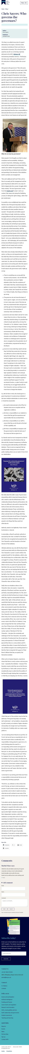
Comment (3, 898)
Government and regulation (8, 1004)
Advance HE (17, 54)
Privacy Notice (9, 1051)
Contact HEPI (4, 1039)
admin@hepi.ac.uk (6, 977)
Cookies (3, 1051)
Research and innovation (7, 1007)
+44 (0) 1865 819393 (7, 972)
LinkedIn (3, 988)
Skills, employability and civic (9, 1010)
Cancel (11, 909)
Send (4, 909)
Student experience (6, 1015)
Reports (3, 1026)
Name (2, 891)
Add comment (8, 883)
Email (2, 885)
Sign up (3, 1037)
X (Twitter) (4, 986)
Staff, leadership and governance (10, 1012)
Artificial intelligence (6, 999)
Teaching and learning (7, 1018)
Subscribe (6, 958)
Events (3, 1029)
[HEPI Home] (6, 2)
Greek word (10, 191)
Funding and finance (6, 1002)
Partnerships (4, 1034)
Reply (3, 877)
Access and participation (7, 997)
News (2, 1031)
